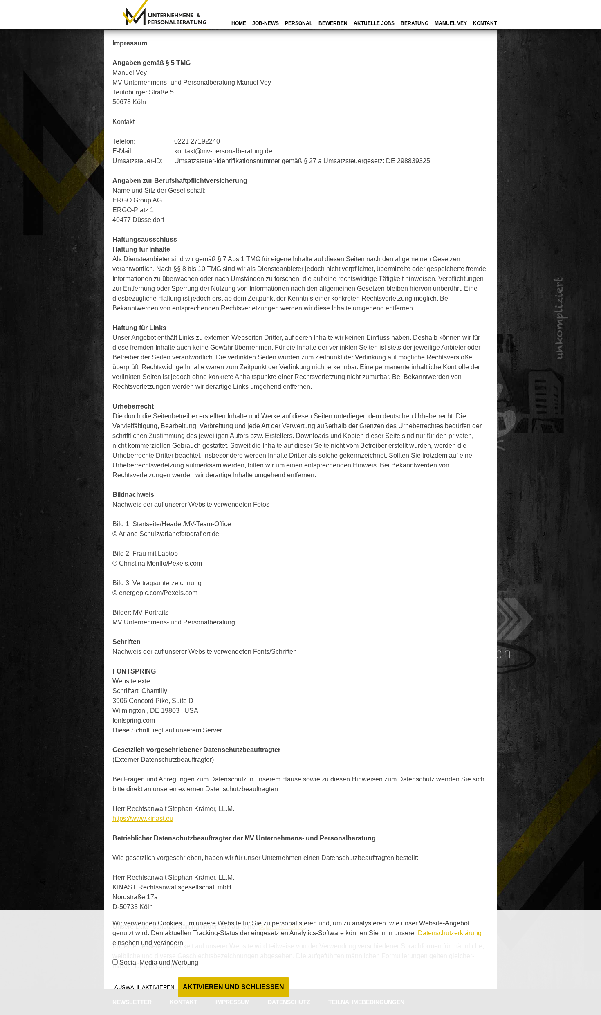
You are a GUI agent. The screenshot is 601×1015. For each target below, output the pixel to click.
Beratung (414, 23)
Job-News (265, 23)
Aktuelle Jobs (374, 23)
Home (238, 23)
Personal (298, 23)
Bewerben (333, 23)
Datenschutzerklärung (450, 933)
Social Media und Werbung (158, 962)
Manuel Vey (451, 23)
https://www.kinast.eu (142, 818)
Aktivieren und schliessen (233, 987)
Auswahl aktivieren (144, 987)
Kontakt (485, 23)
